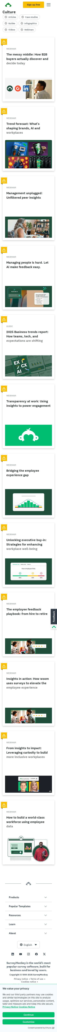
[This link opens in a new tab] (13, 954)
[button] (28, 897)
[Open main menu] (48, 5)
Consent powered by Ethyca (39, 1028)
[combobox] (28, 944)
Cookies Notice (27, 1007)
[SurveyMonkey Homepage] (8, 5)
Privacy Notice (10, 1007)
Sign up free (33, 4)
